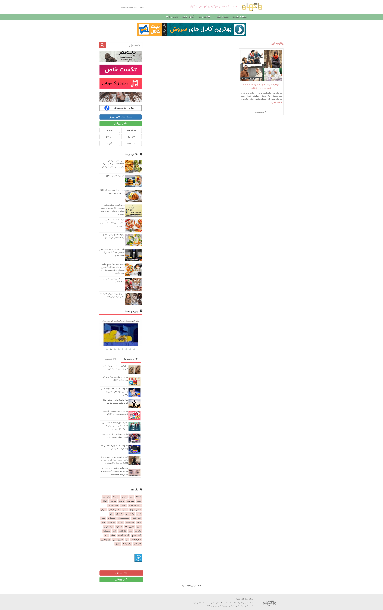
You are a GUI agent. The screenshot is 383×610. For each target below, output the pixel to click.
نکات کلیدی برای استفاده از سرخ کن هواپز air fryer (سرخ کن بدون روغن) (111, 252)
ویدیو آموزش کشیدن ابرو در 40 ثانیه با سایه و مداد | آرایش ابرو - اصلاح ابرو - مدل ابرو (114, 471)
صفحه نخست (239, 16)
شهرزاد (120, 522)
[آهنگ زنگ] (120, 108)
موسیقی (123, 505)
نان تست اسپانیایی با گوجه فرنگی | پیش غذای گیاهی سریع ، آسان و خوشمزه (111, 222)
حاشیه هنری (259, 112)
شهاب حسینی (113, 505)
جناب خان (106, 496)
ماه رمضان (111, 522)
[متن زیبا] (120, 70)
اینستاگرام (111, 518)
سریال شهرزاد (123, 518)
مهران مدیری (105, 539)
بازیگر (124, 496)
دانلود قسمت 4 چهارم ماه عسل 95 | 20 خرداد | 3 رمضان (114, 447)
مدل (111, 513)
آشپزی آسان (136, 518)
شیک (139, 522)
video (138, 496)
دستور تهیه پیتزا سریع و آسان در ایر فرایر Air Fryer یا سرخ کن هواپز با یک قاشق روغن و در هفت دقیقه (112, 269)
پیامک (113, 535)
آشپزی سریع (136, 535)
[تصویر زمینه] (120, 97)
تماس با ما (172, 16)
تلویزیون (130, 501)
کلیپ (131, 496)
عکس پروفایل (120, 123)
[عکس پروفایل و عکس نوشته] (120, 56)
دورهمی (113, 501)
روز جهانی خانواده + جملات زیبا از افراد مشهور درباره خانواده (115, 401)
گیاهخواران (108, 526)
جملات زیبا (204, 16)
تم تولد (110, 130)
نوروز (139, 513)
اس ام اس (130, 522)
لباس (103, 518)
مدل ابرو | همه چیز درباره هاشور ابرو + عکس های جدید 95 (115, 367)
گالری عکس (187, 16)
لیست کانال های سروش (120, 117)
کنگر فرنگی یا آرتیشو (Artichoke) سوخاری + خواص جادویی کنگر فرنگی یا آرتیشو (112, 163)
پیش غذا (106, 531)
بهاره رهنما (127, 543)
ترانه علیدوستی (135, 505)
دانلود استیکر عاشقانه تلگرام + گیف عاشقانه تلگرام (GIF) (115, 413)
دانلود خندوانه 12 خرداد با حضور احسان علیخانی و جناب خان (115, 436)
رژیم (106, 535)
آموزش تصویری (135, 509)
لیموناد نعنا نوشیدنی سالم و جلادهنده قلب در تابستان (113, 236)
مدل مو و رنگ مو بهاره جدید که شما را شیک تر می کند (112, 295)
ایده (114, 531)
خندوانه (116, 496)
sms (130, 531)
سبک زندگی (222, 16)
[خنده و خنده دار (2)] (123, 331)
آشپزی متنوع (118, 539)
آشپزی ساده (129, 526)
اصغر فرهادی (136, 539)
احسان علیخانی (114, 509)
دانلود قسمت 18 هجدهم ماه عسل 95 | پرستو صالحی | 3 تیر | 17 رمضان (114, 391)
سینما (139, 501)
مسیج (139, 526)
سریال (103, 509)
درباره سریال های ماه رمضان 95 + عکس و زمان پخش (261, 86)
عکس (125, 509)
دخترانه (138, 531)
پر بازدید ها (130, 359)
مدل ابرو (131, 136)
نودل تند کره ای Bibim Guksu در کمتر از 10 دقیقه (112, 192)
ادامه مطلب (277, 102)
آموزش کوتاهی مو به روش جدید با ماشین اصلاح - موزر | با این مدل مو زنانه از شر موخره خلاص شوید (114, 460)
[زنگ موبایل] (120, 83)
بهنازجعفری (277, 43)
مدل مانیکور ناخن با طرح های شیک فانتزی (113, 280)
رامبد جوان (130, 513)
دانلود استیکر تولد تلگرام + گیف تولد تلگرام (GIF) (115, 379)
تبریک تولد (131, 130)
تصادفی (109, 359)
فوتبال (117, 543)
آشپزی (109, 143)
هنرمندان (137, 543)
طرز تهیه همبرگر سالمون (115, 175)
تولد (103, 522)
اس (127, 539)
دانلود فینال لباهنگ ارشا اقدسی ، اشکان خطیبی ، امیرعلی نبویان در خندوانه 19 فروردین (114, 425)
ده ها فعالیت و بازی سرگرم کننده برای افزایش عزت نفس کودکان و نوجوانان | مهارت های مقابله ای (112, 210)
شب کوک (119, 526)
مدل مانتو (109, 136)
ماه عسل (119, 513)
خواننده (121, 501)
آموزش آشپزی (123, 535)
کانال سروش (121, 573)
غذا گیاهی (122, 531)
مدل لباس (131, 143)
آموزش (104, 501)
